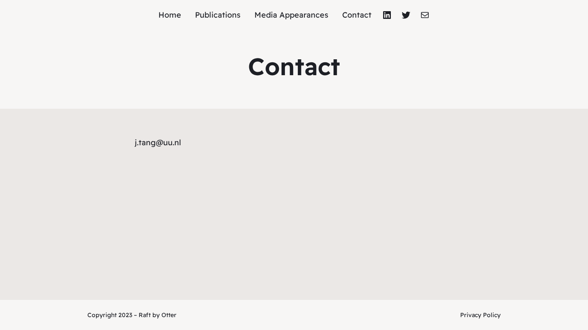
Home (169, 15)
